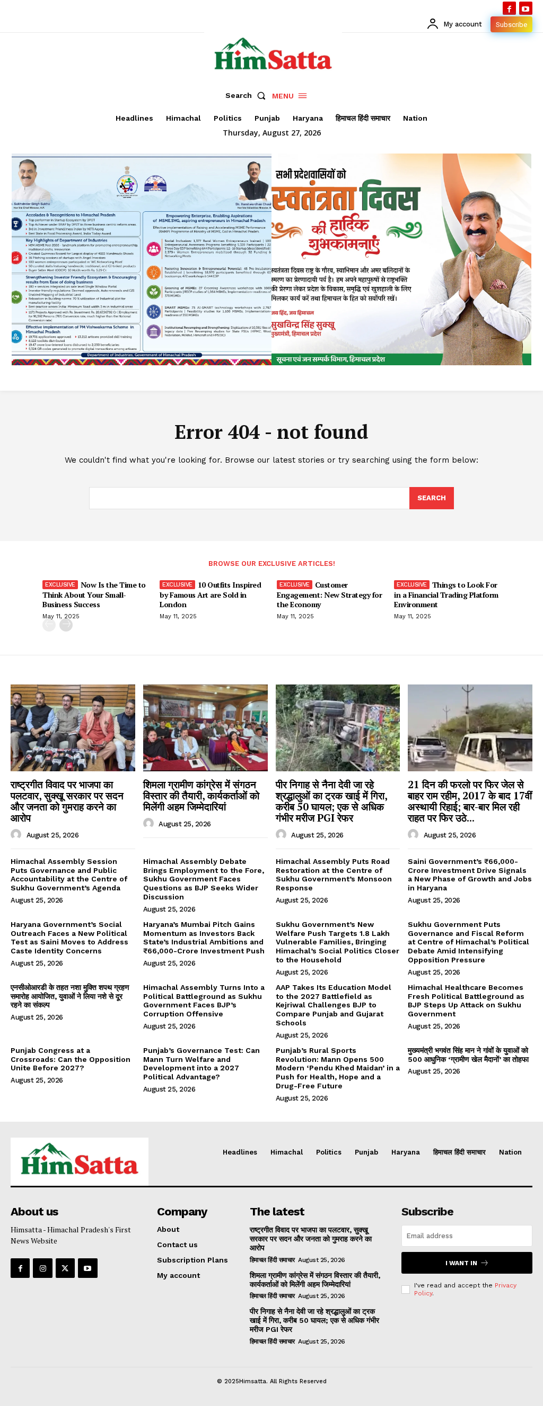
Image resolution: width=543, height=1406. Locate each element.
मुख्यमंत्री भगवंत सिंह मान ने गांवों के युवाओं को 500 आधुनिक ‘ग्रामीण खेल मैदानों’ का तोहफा (468, 1054)
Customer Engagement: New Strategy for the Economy (329, 594)
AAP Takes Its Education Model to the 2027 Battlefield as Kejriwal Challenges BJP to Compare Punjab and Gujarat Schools (333, 1005)
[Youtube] (525, 8)
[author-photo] (17, 835)
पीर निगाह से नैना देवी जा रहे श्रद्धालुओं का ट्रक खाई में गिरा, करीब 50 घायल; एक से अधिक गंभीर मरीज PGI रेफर (332, 801)
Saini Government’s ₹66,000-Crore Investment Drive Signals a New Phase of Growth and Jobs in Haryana (470, 874)
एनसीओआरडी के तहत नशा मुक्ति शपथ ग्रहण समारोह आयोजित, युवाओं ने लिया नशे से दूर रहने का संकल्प (70, 996)
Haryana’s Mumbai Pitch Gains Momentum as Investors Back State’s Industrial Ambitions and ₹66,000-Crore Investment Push (204, 937)
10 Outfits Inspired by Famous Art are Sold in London (210, 594)
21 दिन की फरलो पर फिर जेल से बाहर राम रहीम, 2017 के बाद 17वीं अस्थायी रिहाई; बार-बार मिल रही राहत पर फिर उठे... (470, 801)
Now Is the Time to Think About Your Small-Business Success (94, 594)
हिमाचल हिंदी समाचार (272, 1260)
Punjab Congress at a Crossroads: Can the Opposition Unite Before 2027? (70, 1059)
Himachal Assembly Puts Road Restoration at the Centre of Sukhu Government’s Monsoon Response (334, 874)
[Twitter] (65, 1267)
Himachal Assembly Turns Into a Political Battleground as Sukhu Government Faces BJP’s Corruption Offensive (204, 1000)
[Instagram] (42, 1267)
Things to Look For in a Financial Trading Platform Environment (446, 594)
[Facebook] (509, 8)
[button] (247, 95)
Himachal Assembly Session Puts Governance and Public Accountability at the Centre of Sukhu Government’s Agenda (69, 874)
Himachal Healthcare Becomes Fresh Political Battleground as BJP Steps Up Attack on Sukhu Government (466, 1000)
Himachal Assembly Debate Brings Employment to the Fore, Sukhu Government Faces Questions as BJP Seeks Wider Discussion (203, 879)
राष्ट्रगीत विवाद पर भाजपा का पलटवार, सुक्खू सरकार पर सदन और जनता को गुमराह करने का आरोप (67, 801)
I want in (461, 1263)
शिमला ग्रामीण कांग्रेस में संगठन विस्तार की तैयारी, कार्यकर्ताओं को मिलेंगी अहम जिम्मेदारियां (201, 795)
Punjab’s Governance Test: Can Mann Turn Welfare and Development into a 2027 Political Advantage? (201, 1063)
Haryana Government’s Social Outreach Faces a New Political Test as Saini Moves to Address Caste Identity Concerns (69, 937)
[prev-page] (49, 625)
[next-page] (66, 625)
